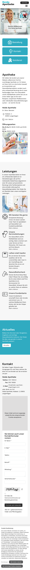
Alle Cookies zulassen (16, 562)
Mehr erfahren (13, 228)
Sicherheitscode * (10, 479)
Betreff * (7, 462)
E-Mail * (7, 448)
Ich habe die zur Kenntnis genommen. (12, 498)
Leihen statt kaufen (17, 253)
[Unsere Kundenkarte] (5, 294)
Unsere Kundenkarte (18, 293)
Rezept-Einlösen (24, 2)
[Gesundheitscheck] (5, 274)
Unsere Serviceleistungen (16, 233)
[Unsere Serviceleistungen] (5, 234)
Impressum (24, 558)
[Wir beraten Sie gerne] (5, 217)
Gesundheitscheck (17, 272)
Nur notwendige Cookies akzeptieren (12, 566)
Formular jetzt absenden (13, 505)
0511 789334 (9, 119)
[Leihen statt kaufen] (5, 255)
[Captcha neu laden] (22, 489)
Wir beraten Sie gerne (18, 215)
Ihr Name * (8, 441)
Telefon (7, 455)
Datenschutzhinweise (11, 498)
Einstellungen (4, 562)
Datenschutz (18, 558)
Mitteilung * (8, 469)
